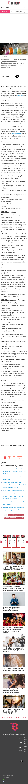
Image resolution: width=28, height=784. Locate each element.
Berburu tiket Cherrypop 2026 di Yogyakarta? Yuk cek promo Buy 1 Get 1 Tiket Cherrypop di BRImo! (14, 485)
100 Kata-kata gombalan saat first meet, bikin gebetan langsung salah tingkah (13, 690)
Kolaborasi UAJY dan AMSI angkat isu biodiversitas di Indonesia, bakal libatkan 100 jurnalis (22, 11)
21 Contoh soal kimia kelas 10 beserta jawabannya (14, 478)
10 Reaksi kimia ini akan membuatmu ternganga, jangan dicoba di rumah (13, 509)
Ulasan (22, 517)
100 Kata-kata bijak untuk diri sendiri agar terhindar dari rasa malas (13, 670)
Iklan (20, 738)
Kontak (20, 742)
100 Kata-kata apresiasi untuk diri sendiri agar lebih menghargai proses (13, 711)
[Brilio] (13, 3)
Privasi (20, 750)
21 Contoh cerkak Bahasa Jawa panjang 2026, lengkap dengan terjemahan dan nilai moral (13, 568)
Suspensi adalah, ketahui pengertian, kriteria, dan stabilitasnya (13, 497)
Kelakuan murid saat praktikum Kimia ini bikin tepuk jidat (14, 503)
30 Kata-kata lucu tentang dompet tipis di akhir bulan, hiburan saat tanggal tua (12, 608)
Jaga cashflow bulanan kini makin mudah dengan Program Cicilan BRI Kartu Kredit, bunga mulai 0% (15, 471)
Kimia (10, 515)
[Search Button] (25, 7)
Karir (25, 746)
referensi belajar (16, 133)
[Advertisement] (14, 28)
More (7, 7)
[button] (12, 11)
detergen (20, 96)
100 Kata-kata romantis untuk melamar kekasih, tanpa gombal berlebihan (13, 649)
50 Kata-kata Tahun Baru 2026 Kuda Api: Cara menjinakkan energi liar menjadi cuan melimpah (13, 630)
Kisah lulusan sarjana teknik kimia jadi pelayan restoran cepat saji (14, 492)
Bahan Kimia (17, 515)
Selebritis (3, 7)
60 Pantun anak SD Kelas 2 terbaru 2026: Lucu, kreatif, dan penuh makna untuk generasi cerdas (13, 589)
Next (20, 458)
